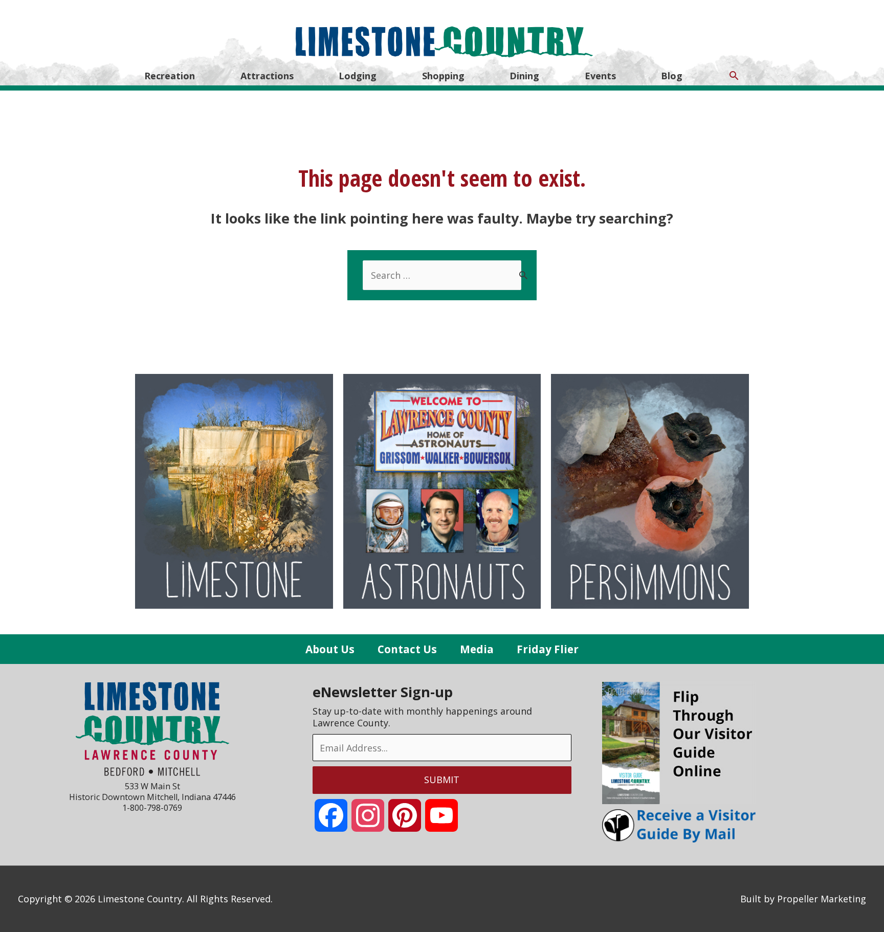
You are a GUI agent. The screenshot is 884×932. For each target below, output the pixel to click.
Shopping (443, 76)
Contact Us (407, 649)
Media (477, 649)
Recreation (169, 76)
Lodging (358, 76)
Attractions (267, 76)
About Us (330, 649)
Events (600, 76)
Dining (524, 76)
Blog (671, 76)
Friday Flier (548, 649)
